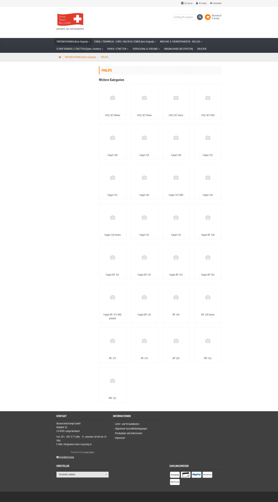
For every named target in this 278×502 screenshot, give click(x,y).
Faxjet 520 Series (113, 234)
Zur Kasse (188, 3)
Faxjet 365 (144, 195)
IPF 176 (144, 358)
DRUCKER (201, 48)
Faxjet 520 (208, 195)
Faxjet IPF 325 (112, 274)
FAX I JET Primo (144, 115)
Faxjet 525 (144, 234)
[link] (208, 17)
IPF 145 (176, 314)
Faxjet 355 (112, 195)
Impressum (120, 438)
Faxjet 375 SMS (176, 195)
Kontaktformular (66, 457)
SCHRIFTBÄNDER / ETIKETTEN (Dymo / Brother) (78, 48)
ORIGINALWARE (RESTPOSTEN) (178, 48)
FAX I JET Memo (112, 115)
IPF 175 (112, 358)
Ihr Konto (203, 3)
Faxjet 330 (176, 155)
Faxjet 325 (144, 155)
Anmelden (217, 3)
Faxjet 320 (112, 155)
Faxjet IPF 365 (207, 274)
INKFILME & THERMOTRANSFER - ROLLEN (180, 41)
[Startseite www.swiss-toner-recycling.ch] (82, 19)
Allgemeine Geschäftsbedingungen (131, 428)
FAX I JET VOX (207, 115)
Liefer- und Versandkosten (127, 424)
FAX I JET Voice (176, 115)
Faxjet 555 (176, 234)
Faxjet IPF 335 (144, 274)
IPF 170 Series (207, 314)
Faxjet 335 (208, 155)
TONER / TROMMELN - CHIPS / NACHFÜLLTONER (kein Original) (124, 41)
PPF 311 (208, 358)
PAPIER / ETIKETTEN (117, 48)
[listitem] (174, 475)
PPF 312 (112, 398)
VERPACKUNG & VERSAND (145, 48)
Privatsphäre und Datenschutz (128, 433)
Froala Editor (88, 452)
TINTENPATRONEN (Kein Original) (72, 41)
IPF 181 (176, 358)
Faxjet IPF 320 (207, 234)
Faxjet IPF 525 (144, 314)
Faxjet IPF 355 (176, 274)
